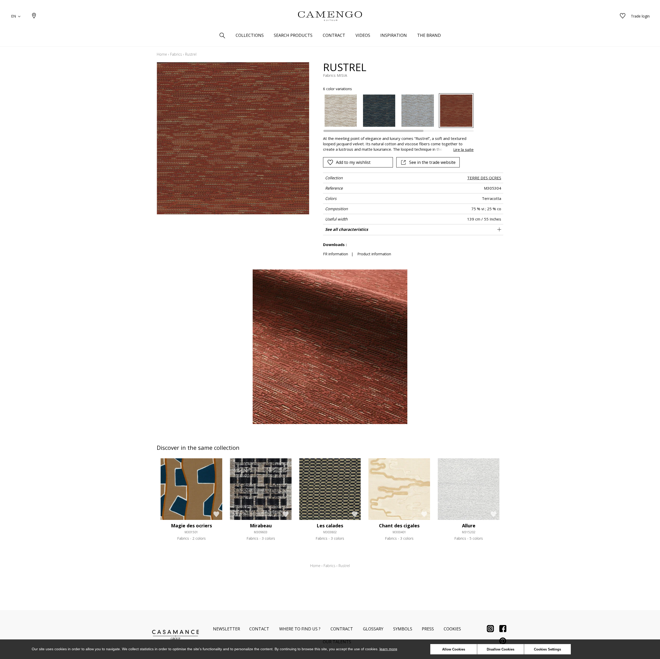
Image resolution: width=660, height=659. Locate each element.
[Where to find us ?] (34, 16)
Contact (259, 629)
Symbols (402, 629)
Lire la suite (463, 149)
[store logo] (330, 16)
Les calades (330, 525)
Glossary (373, 629)
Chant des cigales (399, 525)
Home (162, 54)
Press (428, 629)
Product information (374, 253)
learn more (388, 649)
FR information (335, 253)
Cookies (452, 629)
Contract (342, 629)
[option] (341, 111)
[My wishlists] (623, 16)
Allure (468, 525)
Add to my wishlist (353, 162)
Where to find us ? (299, 629)
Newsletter (226, 629)
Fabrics (176, 54)
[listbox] (395, 111)
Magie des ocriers (191, 525)
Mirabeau (261, 525)
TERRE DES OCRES (484, 177)
